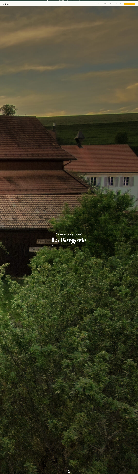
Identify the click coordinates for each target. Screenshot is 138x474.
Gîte (99, 3)
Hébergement (106, 3)
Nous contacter (129, 3)
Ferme (102, 3)
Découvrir (121, 3)
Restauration (112, 3)
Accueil (96, 3)
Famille (117, 3)
